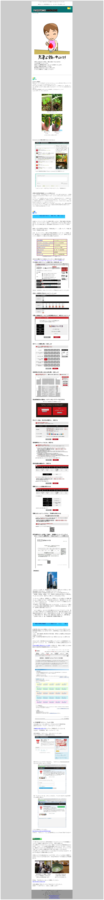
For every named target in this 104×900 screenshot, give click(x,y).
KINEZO (39, 252)
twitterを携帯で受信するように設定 (41, 645)
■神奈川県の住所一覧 (40, 728)
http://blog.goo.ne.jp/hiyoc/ (54, 898)
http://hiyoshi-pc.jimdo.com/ (39, 881)
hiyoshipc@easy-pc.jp (54, 896)
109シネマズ (40, 249)
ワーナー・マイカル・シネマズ (45, 242)
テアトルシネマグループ (43, 245)
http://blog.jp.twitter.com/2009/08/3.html (42, 831)
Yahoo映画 (40, 240)
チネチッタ (40, 254)
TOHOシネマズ (41, 247)
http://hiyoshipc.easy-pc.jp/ (54, 895)
